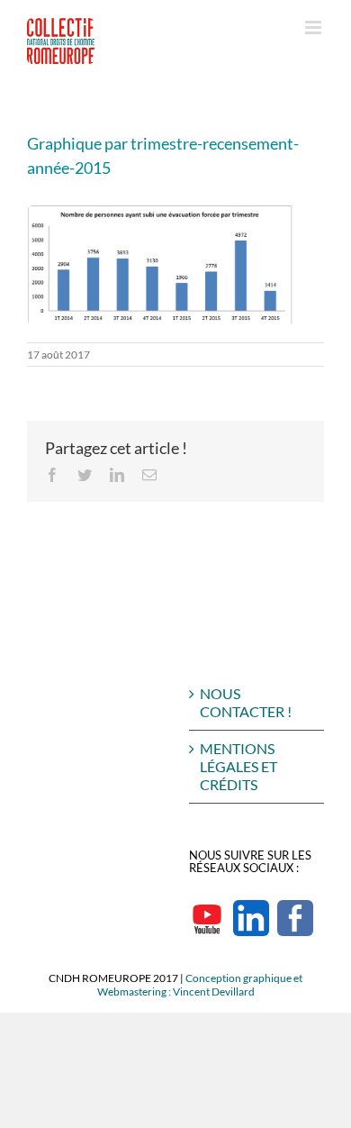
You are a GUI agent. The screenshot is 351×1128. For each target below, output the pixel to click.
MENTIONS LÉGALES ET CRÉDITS (238, 766)
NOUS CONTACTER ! (246, 702)
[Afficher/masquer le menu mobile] (314, 27)
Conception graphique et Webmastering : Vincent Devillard (200, 984)
